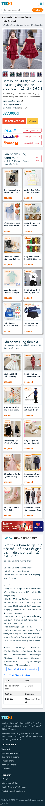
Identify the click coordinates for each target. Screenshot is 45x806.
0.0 (34, 121)
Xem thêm (37, 158)
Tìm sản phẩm (8, 761)
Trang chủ (7, 17)
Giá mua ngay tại (9, 107)
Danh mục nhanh (9, 764)
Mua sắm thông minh (11, 753)
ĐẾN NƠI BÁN (15, 121)
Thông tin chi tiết (25, 538)
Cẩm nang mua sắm (10, 757)
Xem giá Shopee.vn (32, 143)
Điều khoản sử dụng (10, 783)
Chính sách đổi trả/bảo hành (14, 787)
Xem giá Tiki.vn (32, 130)
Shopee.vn (22, 107)
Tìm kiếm (38, 10)
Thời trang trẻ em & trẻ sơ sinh (27, 17)
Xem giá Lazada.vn (32, 137)
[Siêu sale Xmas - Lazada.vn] (23, 526)
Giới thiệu (6, 768)
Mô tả (8, 538)
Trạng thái (6, 101)
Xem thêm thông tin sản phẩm (22, 669)
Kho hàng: (6, 104)
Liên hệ (5, 779)
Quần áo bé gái (9, 21)
